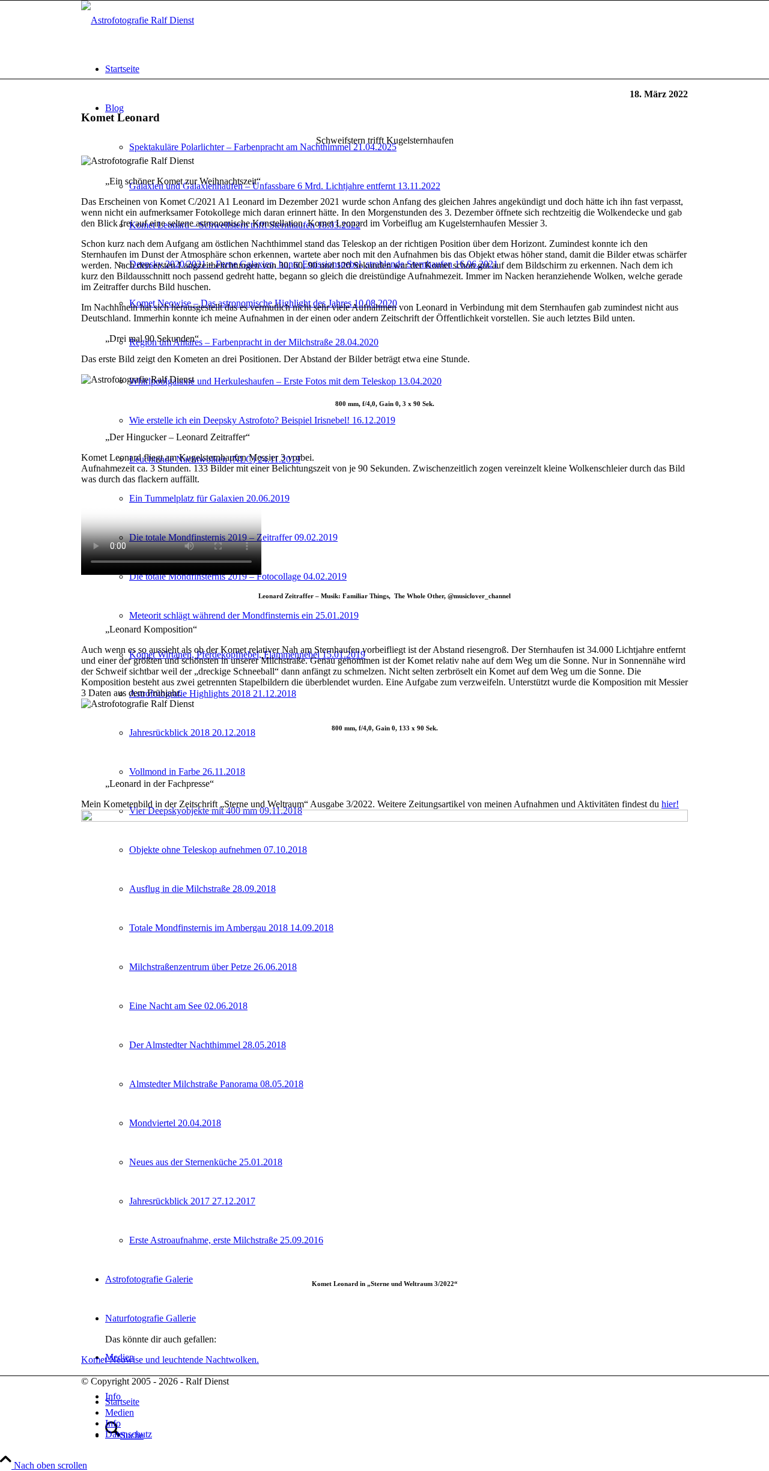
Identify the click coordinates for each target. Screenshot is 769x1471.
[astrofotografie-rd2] (137, 20)
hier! (670, 804)
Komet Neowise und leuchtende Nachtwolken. (170, 1359)
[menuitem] (396, 68)
